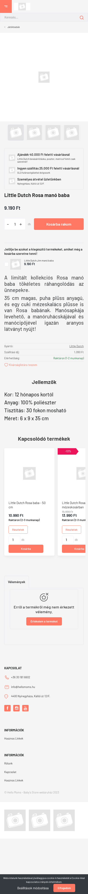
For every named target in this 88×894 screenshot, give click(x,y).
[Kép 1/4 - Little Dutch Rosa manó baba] (44, 76)
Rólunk (8, 763)
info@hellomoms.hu (23, 687)
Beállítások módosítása (33, 888)
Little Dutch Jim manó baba (39, 260)
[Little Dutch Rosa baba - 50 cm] (29, 473)
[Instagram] (16, 708)
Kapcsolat (10, 772)
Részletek (18, 529)
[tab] (16, 582)
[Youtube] (25, 708)
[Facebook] (7, 708)
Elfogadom (64, 888)
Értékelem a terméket (44, 621)
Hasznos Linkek (13, 738)
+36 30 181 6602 (20, 677)
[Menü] (6, 6)
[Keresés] (81, 17)
